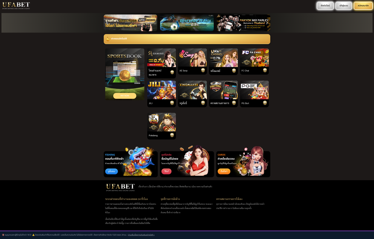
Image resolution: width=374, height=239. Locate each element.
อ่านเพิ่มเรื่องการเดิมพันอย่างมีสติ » (141, 234)
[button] (107, 23)
